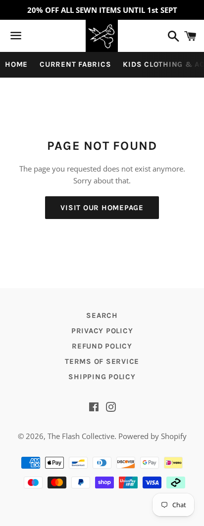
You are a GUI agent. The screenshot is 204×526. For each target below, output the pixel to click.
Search (102, 315)
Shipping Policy (101, 376)
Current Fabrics (75, 64)
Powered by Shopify (152, 436)
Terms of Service (102, 361)
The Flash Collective (81, 436)
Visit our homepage (102, 207)
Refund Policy (102, 346)
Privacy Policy (102, 330)
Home (16, 64)
